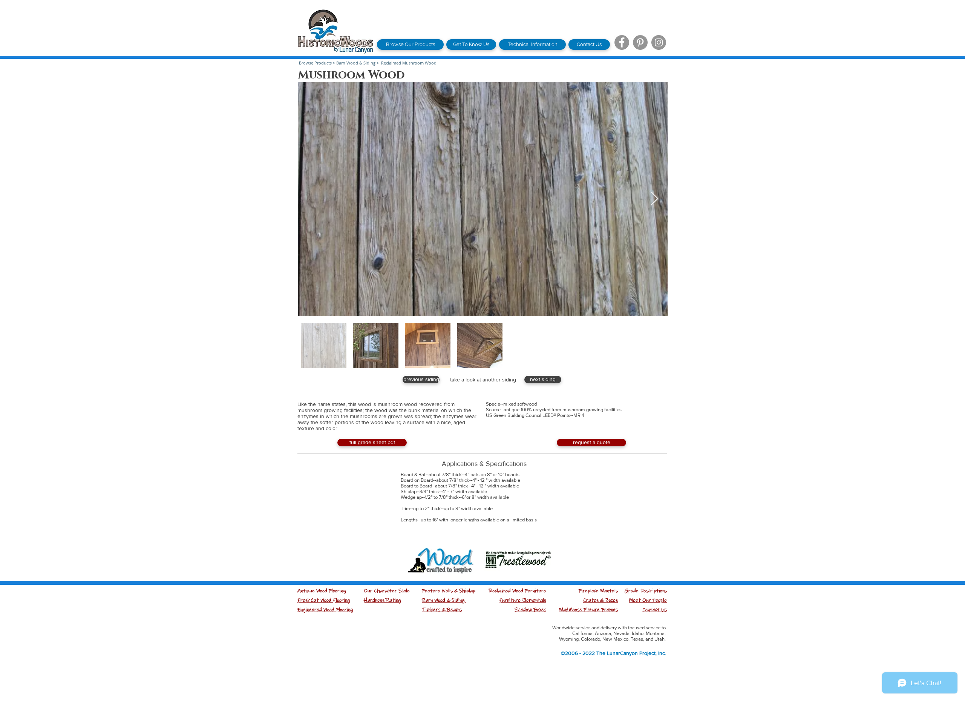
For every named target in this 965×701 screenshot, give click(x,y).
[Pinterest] (640, 42)
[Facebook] (621, 42)
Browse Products (315, 63)
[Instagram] (658, 42)
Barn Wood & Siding (355, 63)
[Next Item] (654, 199)
